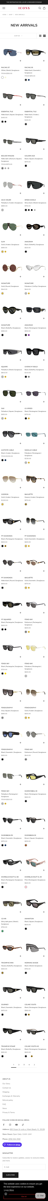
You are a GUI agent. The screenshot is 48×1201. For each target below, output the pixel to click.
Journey (5, 1004)
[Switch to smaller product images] (44, 35)
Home (4, 15)
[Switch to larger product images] (40, 35)
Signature (5, 283)
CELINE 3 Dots (30, 1004)
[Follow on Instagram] (10, 1124)
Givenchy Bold (31, 367)
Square (4, 367)
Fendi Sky (29, 619)
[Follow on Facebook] (3, 1124)
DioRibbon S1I (30, 835)
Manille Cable (31, 450)
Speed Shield (30, 200)
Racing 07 (5, 67)
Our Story (6, 1083)
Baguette (29, 494)
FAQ (4, 1104)
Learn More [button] (9, 1190)
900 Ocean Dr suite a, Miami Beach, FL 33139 (27, 1129)
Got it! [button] (24, 1197)
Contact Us (6, 1088)
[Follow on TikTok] (23, 1124)
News (4, 1108)
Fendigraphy (7, 708)
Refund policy (7, 1100)
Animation (29, 919)
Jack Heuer (6, 200)
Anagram (29, 242)
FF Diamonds (6, 536)
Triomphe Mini (7, 963)
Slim (3, 242)
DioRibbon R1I (7, 835)
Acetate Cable (7, 450)
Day (2, 408)
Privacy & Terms (8, 1112)
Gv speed (28, 408)
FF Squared (6, 619)
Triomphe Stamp (8, 1046)
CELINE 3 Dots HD (32, 1046)
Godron (4, 494)
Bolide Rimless (7, 156)
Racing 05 (29, 67)
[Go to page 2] (34, 1065)
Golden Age (30, 156)
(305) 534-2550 (14, 1139)
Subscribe (10, 1175)
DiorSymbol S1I (31, 791)
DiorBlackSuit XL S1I (33, 877)
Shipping (5, 1092)
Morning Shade (31, 963)
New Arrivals (19, 15)
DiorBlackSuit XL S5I (10, 877)
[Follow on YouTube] (16, 1124)
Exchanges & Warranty (11, 1096)
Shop (10, 15)
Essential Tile (7, 111)
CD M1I (3, 919)
